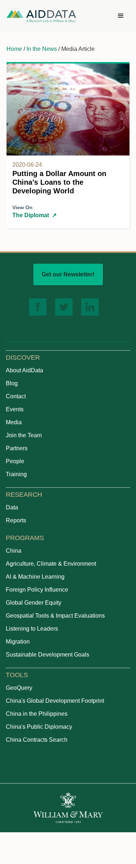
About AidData (24, 370)
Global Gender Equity (33, 603)
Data (12, 507)
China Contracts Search (36, 740)
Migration (18, 642)
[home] (41, 16)
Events (15, 409)
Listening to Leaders (32, 629)
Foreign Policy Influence (37, 590)
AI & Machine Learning (35, 577)
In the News (41, 49)
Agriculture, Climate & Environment (51, 564)
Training (16, 474)
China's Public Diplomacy (39, 727)
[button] (120, 16)
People (15, 461)
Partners (17, 448)
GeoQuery (19, 688)
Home (14, 49)
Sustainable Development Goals (47, 655)
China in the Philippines (36, 714)
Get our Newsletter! (68, 274)
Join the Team (24, 435)
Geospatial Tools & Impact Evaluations (55, 616)
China (13, 551)
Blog (12, 383)
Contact (16, 396)
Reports (16, 520)
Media (14, 422)
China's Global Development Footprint (55, 701)
